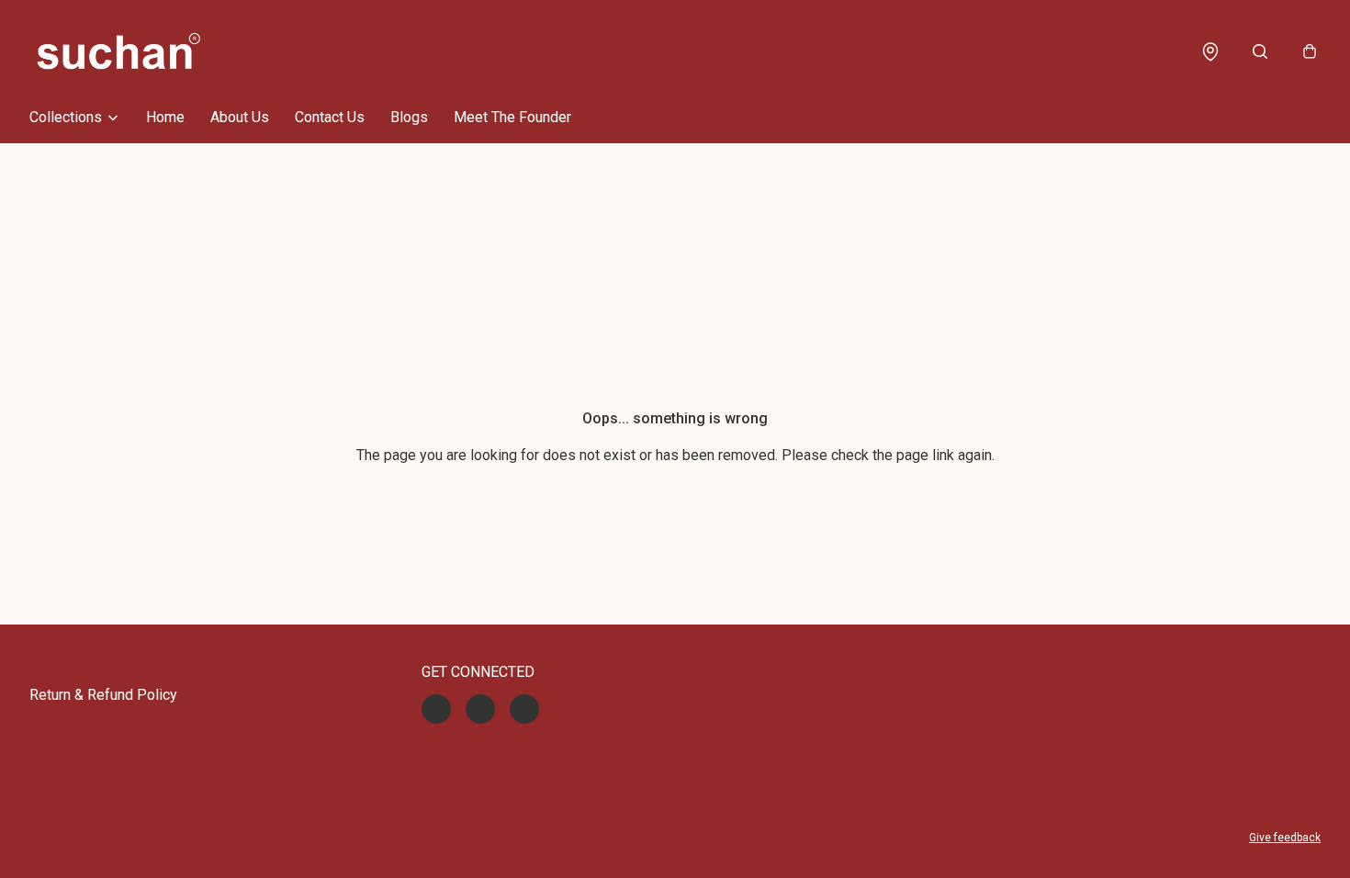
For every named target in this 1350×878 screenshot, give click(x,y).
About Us (239, 117)
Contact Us (330, 117)
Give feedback (1285, 837)
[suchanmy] (118, 51)
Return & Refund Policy (103, 695)
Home (165, 117)
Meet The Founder (512, 117)
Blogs (409, 117)
